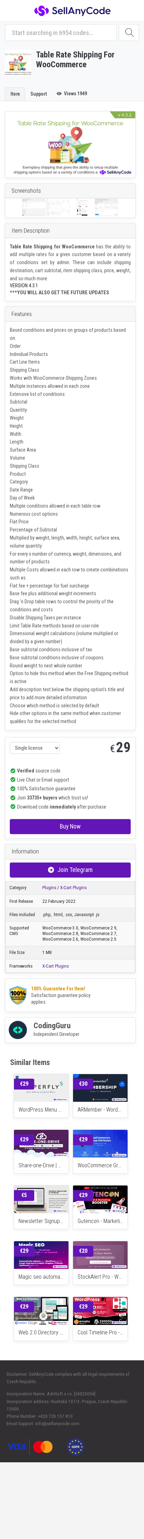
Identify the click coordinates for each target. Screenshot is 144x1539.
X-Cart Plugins (73, 887)
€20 (83, 1251)
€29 (24, 1083)
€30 (83, 1083)
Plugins (49, 887)
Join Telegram (75, 869)
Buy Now (70, 826)
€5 (24, 1195)
